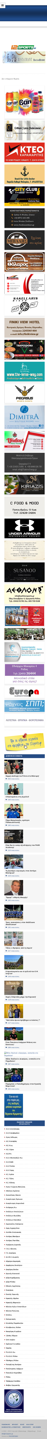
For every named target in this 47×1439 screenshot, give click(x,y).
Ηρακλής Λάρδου (12, 1298)
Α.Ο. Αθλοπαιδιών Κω (14, 1158)
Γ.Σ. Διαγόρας (11, 1253)
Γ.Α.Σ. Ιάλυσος (11, 1249)
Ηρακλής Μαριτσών (13, 1303)
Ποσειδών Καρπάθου (14, 1373)
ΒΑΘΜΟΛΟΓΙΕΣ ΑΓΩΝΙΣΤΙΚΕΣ (11, 1427)
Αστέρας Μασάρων (13, 1236)
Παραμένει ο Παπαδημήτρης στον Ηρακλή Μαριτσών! (23, 1085)
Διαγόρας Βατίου (12, 1269)
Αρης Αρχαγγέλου (13, 1228)
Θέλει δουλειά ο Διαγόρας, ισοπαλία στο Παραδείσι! (23, 1060)
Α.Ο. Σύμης (10, 1170)
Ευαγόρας (9, 1290)
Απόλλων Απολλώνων (15, 1212)
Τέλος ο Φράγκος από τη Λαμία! (19, 948)
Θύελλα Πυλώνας (12, 1311)
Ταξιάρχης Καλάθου (13, 1381)
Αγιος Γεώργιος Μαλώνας (15, 1187)
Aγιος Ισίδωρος (11, 1137)
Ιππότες (9, 1315)
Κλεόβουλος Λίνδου (13, 1327)
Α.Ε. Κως (9, 1145)
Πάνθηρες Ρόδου (12, 1360)
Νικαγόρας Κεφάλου (13, 1331)
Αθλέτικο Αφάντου (13, 1191)
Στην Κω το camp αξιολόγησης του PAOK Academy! (23, 846)
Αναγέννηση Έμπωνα (14, 1199)
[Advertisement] (23, 24)
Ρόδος (8, 1377)
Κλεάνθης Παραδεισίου (14, 1323)
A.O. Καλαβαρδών (13, 1133)
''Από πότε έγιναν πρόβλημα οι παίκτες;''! (23, 1020)
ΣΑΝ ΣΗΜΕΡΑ (37, 1427)
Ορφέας (9, 1348)
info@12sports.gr (7, 1434)
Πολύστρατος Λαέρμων (14, 1369)
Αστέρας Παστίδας (13, 1240)
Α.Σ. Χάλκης (10, 1183)
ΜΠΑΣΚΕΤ (15, 1424)
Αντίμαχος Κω (11, 1207)
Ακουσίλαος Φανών (13, 1195)
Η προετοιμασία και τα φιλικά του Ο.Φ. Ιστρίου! (22, 972)
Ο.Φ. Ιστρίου (10, 1340)
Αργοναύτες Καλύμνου (14, 1224)
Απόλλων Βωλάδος (13, 1216)
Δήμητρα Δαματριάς (13, 1261)
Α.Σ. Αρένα (10, 1174)
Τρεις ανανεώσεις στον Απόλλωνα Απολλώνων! (20, 923)
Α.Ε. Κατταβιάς (11, 1141)
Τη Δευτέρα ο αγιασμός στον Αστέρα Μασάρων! (21, 872)
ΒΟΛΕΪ (22, 1424)
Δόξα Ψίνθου (10, 1282)
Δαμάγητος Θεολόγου (14, 1265)
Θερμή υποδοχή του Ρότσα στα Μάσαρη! (22, 776)
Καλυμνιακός (11, 1319)
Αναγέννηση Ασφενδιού (15, 1203)
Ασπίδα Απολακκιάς (13, 1232)
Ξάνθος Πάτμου (11, 1336)
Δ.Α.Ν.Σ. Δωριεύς (12, 1257)
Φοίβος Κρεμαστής (13, 1385)
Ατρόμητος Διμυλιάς (13, 1245)
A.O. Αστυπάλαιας (13, 1129)
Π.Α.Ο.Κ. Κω (10, 1352)
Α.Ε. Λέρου (10, 1150)
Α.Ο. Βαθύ (9, 1162)
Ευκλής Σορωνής (12, 1294)
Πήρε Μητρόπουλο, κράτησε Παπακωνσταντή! (18, 821)
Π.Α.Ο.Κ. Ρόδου (12, 1356)
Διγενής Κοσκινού (13, 1274)
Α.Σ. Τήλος (10, 1179)
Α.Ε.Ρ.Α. (9, 1154)
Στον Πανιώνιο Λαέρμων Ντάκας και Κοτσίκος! (21, 1043)
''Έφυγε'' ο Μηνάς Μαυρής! (17, 897)
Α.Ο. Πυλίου (10, 1166)
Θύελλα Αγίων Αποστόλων (16, 1307)
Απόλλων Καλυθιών (13, 1220)
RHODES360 (13, 1436)
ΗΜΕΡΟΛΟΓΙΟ (26, 1427)
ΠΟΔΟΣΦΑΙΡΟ (6, 1424)
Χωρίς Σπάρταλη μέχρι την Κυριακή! (21, 997)
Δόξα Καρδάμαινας (13, 1278)
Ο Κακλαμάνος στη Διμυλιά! (17, 797)
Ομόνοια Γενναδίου (13, 1344)
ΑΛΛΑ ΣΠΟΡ (29, 1424)
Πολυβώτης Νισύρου (13, 1365)
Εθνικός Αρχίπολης (13, 1286)
